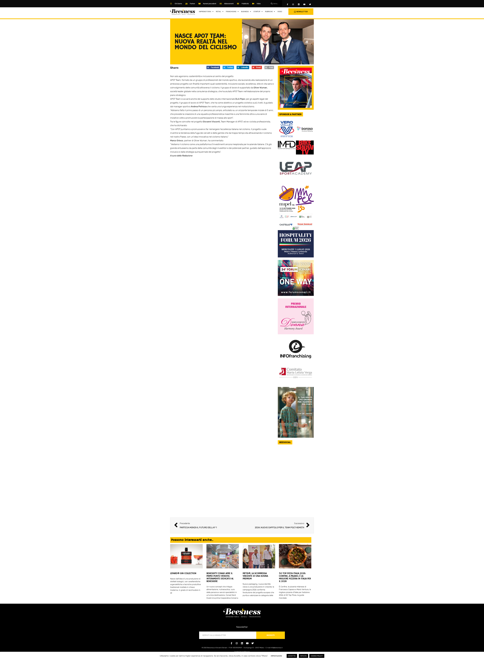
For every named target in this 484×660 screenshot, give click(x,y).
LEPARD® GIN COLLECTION (183, 573)
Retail (218, 11)
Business (245, 11)
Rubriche (269, 11)
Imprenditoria (205, 11)
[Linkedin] (299, 4)
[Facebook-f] (287, 4)
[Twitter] (310, 4)
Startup (256, 11)
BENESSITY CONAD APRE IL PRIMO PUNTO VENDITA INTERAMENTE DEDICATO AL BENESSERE (219, 577)
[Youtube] (304, 4)
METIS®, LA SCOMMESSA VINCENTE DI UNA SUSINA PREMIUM (255, 576)
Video (279, 11)
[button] (213, 67)
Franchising (231, 11)
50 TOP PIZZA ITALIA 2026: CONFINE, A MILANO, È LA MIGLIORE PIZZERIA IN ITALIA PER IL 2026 (295, 577)
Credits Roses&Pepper (242, 652)
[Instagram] (293, 4)
